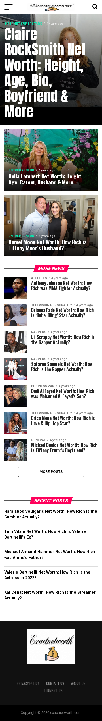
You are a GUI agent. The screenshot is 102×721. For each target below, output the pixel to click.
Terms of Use (54, 690)
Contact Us (55, 683)
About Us (78, 683)
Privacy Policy (28, 683)
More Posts (51, 471)
